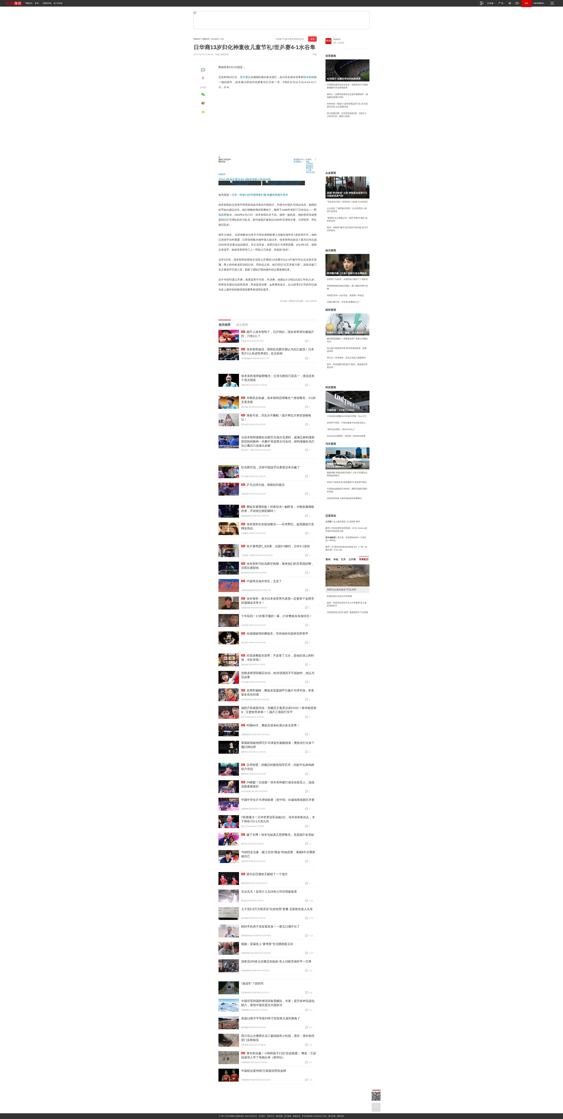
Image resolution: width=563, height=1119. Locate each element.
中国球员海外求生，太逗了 (264, 581)
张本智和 (308, 77)
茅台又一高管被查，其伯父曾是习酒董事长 (346, 358)
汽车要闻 (330, 443)
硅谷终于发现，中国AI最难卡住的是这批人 (346, 423)
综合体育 (214, 39)
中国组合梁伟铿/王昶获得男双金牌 (263, 1070)
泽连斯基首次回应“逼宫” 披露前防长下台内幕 (347, 612)
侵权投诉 (340, 1116)
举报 (315, 54)
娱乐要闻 (330, 250)
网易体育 (206, 39)
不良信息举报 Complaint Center (314, 1116)
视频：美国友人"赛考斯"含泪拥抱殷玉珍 (267, 944)
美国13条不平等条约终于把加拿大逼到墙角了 (270, 1018)
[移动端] (482, 3)
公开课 (352, 559)
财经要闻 (330, 309)
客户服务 (287, 1116)
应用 (36, 3)
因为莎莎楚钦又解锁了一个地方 (267, 874)
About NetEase (251, 1116)
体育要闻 (330, 55)
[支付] (510, 3)
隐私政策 (296, 1116)
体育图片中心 (299, 159)
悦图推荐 (221, 174)
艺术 (343, 559)
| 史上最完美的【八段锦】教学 (342, 521)
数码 (328, 559)
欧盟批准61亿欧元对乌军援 (339, 596)
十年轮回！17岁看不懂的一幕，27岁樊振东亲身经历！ (276, 616)
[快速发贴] (203, 70)
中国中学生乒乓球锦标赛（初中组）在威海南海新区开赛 (277, 799)
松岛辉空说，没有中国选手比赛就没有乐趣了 (270, 467)
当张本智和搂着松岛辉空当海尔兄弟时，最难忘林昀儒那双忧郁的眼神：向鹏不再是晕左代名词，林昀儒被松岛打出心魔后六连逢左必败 (277, 441)
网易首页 (29, 3)
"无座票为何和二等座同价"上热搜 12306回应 (347, 202)
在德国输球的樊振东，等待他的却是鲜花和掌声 (277, 633)
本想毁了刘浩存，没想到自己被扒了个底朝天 (347, 279)
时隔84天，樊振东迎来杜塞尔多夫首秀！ (273, 725)
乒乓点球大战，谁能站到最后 (266, 484)
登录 (526, 3)
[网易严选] (501, 3)
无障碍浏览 (47, 3)
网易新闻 (336, 39)
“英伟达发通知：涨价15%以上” (341, 429)
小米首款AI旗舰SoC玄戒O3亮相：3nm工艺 (346, 416)
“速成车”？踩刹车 (252, 983)
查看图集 (297, 161)
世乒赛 (244, 77)
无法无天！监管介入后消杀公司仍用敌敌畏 (269, 891)
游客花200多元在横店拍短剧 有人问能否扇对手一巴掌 (276, 961)
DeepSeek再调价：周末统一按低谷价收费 (346, 436)
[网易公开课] (491, 3)
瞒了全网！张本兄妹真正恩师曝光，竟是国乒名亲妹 (280, 834)
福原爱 (222, 214)
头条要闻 (330, 173)
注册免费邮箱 (538, 3)
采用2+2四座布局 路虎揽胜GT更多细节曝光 (347, 482)
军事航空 (364, 559)
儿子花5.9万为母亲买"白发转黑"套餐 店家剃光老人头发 (277, 909)
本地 (335, 559)
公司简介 (262, 1116)
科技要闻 (330, 387)
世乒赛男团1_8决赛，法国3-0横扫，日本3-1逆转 (278, 546)
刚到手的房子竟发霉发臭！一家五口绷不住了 (270, 926)
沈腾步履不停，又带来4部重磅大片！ (344, 302)
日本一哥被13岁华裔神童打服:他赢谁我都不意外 (260, 194)
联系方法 (270, 1116)
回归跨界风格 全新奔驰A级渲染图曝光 (344, 498)
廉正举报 (331, 1116)
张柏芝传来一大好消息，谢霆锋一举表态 (345, 295)
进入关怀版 (58, 3)
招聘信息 (279, 1116)
